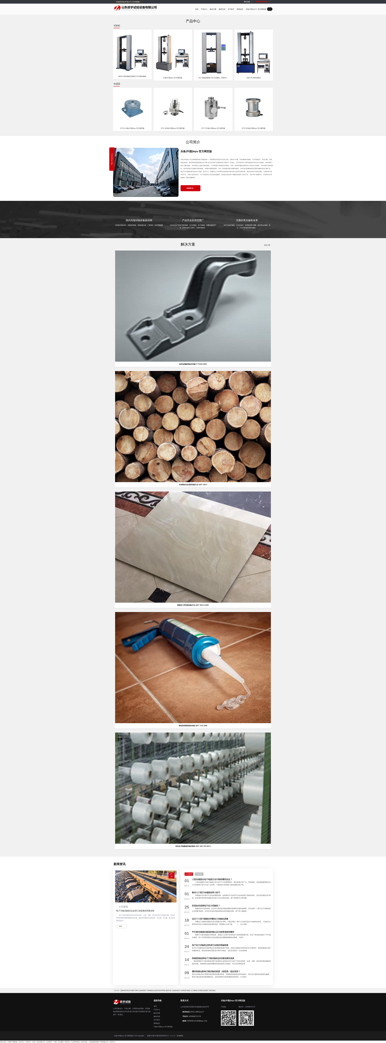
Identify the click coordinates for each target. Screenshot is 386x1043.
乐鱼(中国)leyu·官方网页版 (256, 9)
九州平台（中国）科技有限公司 (35, 1042)
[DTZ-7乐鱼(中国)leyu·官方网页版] (213, 107)
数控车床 (168, 990)
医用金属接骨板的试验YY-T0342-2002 (193, 364)
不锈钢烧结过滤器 (152, 990)
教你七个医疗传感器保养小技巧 (206, 892)
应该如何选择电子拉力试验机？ (206, 906)
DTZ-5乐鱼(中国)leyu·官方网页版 (253, 128)
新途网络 (180, 1036)
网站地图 (247, 2)
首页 (196, 9)
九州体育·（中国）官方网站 (55, 1042)
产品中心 (204, 9)
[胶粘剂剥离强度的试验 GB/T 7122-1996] (193, 667)
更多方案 (267, 245)
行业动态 (199, 874)
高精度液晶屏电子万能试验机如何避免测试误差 (213, 958)
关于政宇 (231, 9)
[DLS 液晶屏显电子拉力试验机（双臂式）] (213, 53)
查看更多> (190, 188)
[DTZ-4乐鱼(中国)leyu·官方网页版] (173, 107)
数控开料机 (161, 990)
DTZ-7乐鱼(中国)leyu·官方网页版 (213, 128)
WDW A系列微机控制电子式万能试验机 (132, 76)
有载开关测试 (134, 990)
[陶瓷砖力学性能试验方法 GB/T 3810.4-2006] (193, 547)
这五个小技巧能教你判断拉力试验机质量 (210, 919)
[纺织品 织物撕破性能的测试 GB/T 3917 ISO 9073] (193, 788)
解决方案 (213, 9)
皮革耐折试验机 (185, 990)
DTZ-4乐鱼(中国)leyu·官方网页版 (173, 128)
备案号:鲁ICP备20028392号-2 (158, 1036)
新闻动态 (240, 9)
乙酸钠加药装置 (125, 990)
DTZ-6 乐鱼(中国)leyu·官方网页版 (132, 128)
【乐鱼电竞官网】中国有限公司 (98, 1042)
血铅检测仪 (142, 990)
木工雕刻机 (194, 990)
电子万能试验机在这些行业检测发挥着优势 (135, 911)
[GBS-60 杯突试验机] (254, 53)
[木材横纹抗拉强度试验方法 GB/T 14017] (193, 426)
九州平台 (21, 1042)
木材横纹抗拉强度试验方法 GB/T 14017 (193, 484)
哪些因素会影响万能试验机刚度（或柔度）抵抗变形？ (216, 971)
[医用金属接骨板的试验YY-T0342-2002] (193, 306)
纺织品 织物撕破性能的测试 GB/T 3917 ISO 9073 (193, 846)
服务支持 (222, 9)
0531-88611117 (261, 2)
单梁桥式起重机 (203, 990)
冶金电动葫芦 (176, 990)
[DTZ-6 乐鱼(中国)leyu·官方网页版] (132, 107)
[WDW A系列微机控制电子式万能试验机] (132, 52)
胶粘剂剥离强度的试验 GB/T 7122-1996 (193, 725)
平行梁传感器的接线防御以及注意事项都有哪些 (213, 932)
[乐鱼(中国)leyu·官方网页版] (173, 53)
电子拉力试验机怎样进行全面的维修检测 (210, 945)
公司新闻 (189, 874)
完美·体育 (3, 1042)
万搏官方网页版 (12, 1042)
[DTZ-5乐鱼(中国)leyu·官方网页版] (254, 107)
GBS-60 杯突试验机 (254, 78)
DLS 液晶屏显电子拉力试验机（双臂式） (213, 78)
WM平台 (67, 1042)
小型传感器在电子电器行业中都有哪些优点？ (212, 879)
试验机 (117, 25)
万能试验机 (212, 990)
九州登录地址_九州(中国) (79, 1042)
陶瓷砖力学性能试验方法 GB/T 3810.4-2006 (193, 605)
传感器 (117, 84)
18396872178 (192, 1016)
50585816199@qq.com (195, 1021)
